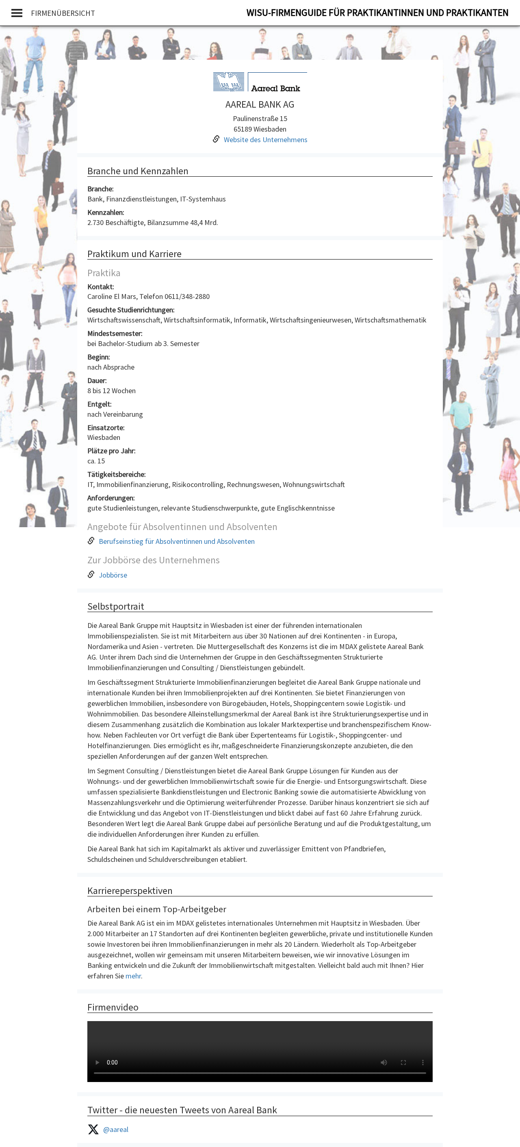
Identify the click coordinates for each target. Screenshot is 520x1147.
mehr (133, 975)
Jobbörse (113, 575)
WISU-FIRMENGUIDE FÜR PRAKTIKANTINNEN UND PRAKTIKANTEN (378, 12)
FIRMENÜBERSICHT (63, 13)
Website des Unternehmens (266, 139)
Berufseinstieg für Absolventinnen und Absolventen (177, 541)
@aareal (115, 1129)
